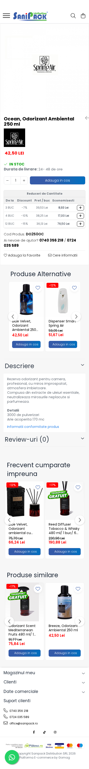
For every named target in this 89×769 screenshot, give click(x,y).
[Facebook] (34, 732)
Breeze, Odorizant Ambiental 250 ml (63, 628)
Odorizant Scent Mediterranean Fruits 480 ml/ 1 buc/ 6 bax (22, 630)
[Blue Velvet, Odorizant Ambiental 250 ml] (26, 299)
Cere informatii (64, 255)
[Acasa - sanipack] (30, 16)
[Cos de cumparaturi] (82, 16)
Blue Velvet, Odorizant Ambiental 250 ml (24, 325)
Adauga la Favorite (23, 255)
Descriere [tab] (19, 366)
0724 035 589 (19, 717)
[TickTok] (44, 732)
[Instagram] (55, 732)
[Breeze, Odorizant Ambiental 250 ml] (64, 602)
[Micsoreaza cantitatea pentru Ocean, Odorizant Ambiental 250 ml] (7, 180)
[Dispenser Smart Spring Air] (62, 299)
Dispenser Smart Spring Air (62, 323)
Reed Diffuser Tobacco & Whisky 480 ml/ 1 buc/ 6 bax (64, 528)
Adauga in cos (57, 180)
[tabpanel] (44, 68)
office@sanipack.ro (23, 723)
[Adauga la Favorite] (38, 288)
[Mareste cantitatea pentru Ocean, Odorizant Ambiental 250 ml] (24, 180)
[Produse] (6, 16)
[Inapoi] (85, 118)
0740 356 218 (18, 711)
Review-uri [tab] (27, 439)
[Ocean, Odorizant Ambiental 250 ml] (44, 68)
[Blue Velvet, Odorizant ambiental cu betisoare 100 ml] (24, 500)
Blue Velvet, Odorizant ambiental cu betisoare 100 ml (22, 528)
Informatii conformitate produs (33, 427)
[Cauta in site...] (73, 16)
